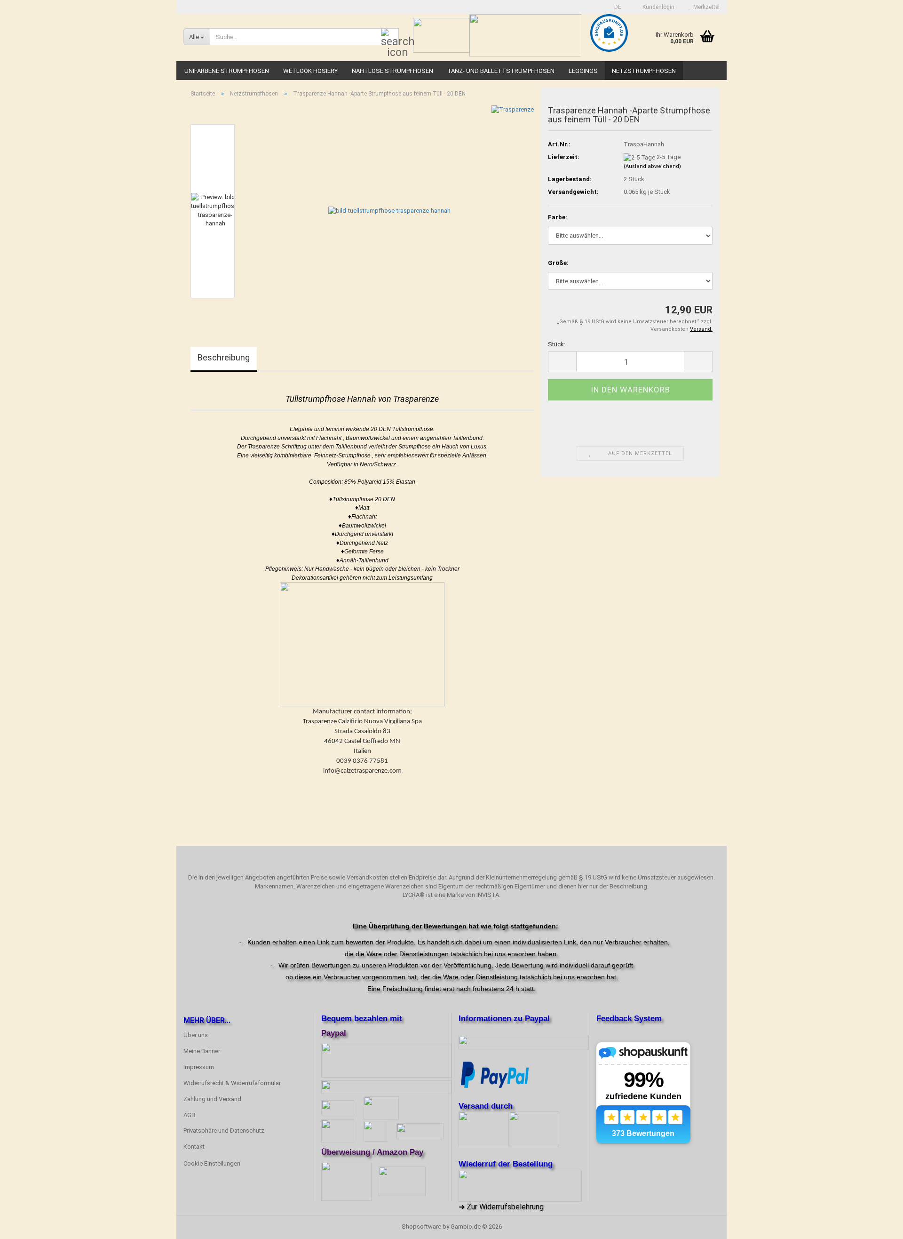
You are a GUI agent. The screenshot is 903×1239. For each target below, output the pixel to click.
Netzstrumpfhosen (644, 70)
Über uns (195, 1035)
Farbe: (557, 217)
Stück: (556, 344)
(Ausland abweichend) (652, 166)
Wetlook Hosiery (310, 70)
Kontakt (194, 1146)
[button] (615, 7)
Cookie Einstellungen (211, 1163)
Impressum (198, 1067)
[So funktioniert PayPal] (495, 1074)
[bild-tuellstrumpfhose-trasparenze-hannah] (389, 210)
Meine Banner (201, 1051)
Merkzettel (705, 7)
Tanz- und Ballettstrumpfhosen (500, 70)
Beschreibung (224, 357)
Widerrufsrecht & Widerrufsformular (232, 1083)
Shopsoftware (421, 1226)
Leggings (583, 70)
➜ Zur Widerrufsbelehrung (501, 1206)
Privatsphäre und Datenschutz (223, 1130)
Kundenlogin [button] (657, 7)
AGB (189, 1115)
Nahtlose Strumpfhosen (392, 70)
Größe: (558, 262)
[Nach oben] (877, 1225)
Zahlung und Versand (212, 1099)
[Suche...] (390, 37)
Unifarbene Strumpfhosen (226, 70)
